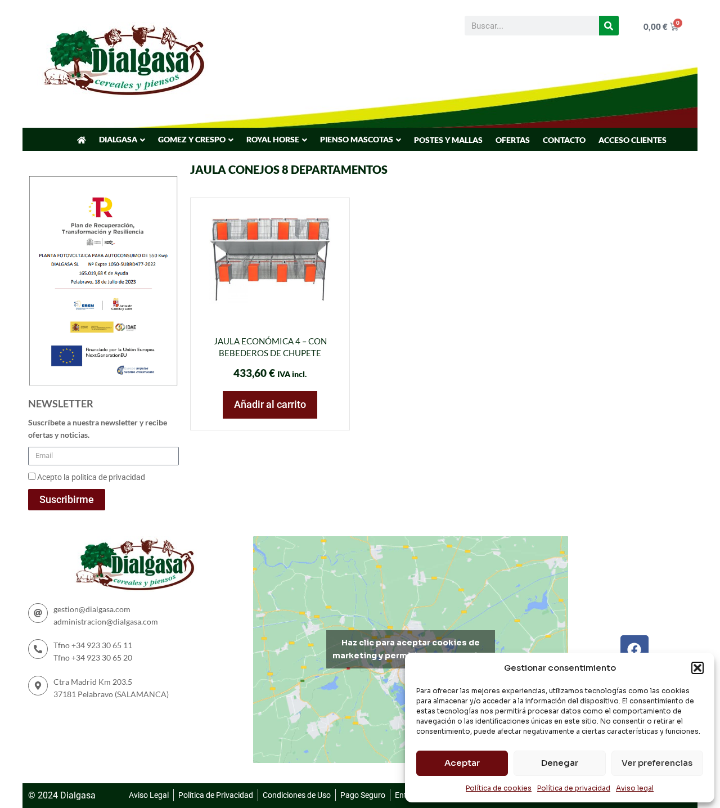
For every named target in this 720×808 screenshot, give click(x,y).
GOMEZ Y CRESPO (192, 139)
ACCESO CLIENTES (632, 140)
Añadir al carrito (270, 404)
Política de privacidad (573, 788)
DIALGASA (118, 139)
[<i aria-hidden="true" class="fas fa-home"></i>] (81, 140)
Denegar (559, 762)
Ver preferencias (657, 762)
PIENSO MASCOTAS (356, 139)
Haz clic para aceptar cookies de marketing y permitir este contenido (410, 649)
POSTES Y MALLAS (448, 140)
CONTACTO (564, 140)
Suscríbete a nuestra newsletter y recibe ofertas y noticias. (97, 428)
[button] (697, 668)
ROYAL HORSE (272, 139)
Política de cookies (499, 788)
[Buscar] (609, 25)
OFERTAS (513, 140)
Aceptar (462, 762)
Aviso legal (635, 788)
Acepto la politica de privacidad (91, 477)
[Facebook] (634, 649)
